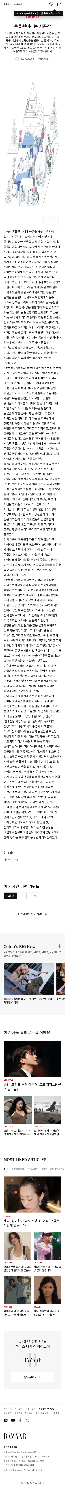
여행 (33, 895)
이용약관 (8, 1412)
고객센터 (19, 1408)
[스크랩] (51, 4)
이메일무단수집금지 (23, 1412)
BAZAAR (29, 59)
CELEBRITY (57, 1169)
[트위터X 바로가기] (27, 1420)
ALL (6, 1169)
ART (44, 1169)
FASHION (18, 1169)
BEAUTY (32, 1169)
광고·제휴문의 (41, 1412)
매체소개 (8, 1408)
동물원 (10, 895)
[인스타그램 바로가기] (6, 1420)
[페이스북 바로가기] (20, 1420)
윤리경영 (55, 1412)
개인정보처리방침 (46, 1408)
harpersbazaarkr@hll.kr (22, 1464)
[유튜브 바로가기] (13, 1420)
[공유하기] (59, 4)
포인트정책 (30, 1408)
